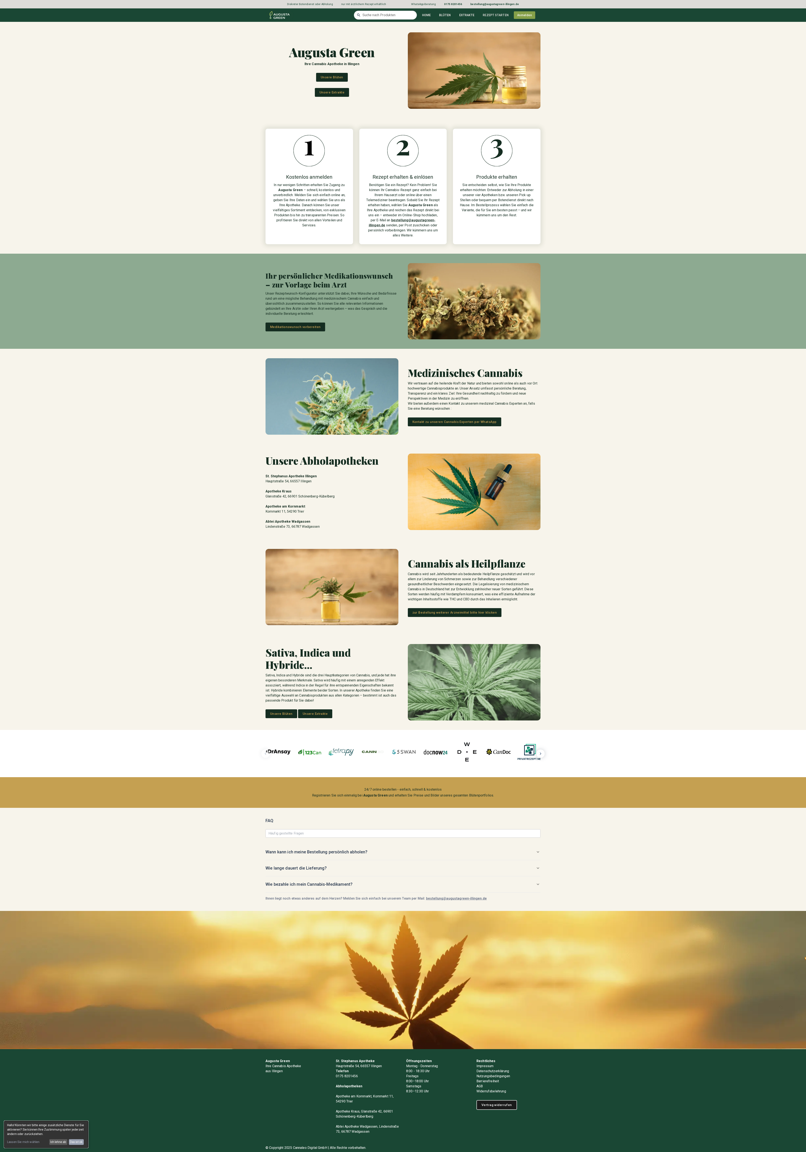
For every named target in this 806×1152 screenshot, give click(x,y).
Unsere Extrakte (331, 92)
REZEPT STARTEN (495, 15)
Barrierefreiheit (487, 1081)
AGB (479, 1086)
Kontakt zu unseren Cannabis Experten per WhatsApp (454, 422)
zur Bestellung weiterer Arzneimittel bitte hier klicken (454, 612)
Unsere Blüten (332, 77)
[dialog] (46, 1134)
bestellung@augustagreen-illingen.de (456, 898)
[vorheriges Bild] (265, 753)
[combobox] (385, 15)
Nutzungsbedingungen (493, 1076)
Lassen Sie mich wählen (23, 1142)
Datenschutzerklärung (492, 1071)
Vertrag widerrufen (497, 1105)
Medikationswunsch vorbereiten (295, 327)
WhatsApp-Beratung (423, 4)
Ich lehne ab (58, 1142)
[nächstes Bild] (540, 753)
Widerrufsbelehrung (491, 1091)
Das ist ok (76, 1142)
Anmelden (524, 15)
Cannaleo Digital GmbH (310, 1148)
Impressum (484, 1066)
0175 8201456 (347, 1076)
